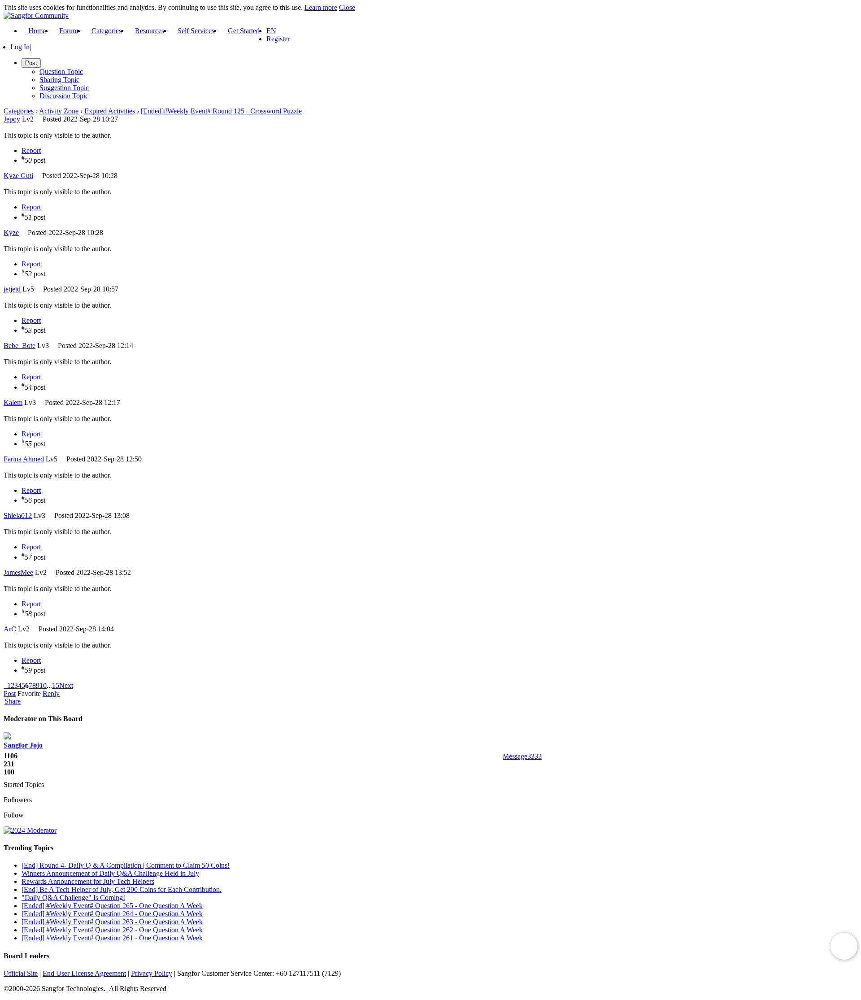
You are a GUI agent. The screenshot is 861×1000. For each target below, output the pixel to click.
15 (55, 685)
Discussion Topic (63, 96)
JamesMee (18, 572)
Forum (68, 31)
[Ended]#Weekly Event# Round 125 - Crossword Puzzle (221, 111)
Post (10, 693)
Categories (106, 31)
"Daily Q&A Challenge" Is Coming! (73, 897)
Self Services (196, 31)
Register (278, 39)
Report (31, 150)
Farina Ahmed (24, 459)
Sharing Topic (59, 79)
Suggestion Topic (64, 87)
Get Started (244, 31)
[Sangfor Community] (36, 15)
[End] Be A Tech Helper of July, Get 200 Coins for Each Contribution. (122, 889)
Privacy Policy (151, 973)
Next (66, 685)
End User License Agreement (84, 973)
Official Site (21, 973)
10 (43, 685)
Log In (20, 47)
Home (37, 31)
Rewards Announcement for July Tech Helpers (88, 881)
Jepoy (12, 119)
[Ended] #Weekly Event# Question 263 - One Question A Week (112, 922)
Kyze (11, 232)
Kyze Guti (18, 175)
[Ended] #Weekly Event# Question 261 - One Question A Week (112, 938)
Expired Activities (109, 111)
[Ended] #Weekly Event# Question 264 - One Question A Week (112, 913)
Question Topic (61, 71)
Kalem (13, 402)
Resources (149, 31)
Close (347, 7)
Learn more (320, 7)
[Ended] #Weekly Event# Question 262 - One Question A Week (112, 930)
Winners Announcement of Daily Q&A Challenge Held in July (110, 873)
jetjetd (12, 289)
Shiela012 (18, 515)
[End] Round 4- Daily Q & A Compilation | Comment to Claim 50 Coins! (126, 865)
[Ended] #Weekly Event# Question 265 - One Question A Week (112, 905)
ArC (10, 629)
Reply (51, 693)
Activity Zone (58, 111)
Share (12, 701)
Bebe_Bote (19, 345)
